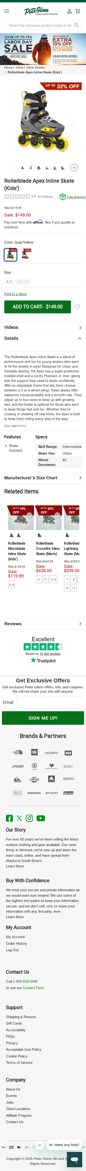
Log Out (12, 950)
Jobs (10, 1102)
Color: (18, 242)
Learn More (15, 866)
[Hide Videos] (43, 327)
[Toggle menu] (10, 11)
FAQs (10, 1036)
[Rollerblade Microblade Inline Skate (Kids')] (21, 517)
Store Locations (18, 1109)
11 (45, 579)
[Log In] (69, 11)
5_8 (11, 584)
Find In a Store (15, 293)
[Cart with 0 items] (78, 11)
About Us (13, 1089)
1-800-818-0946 (25, 981)
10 (67, 588)
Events (11, 1096)
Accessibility (16, 1030)
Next (72, 122)
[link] (43, 49)
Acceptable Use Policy (23, 1049)
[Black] (39, 535)
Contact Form (33, 988)
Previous (13, 122)
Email (9, 702)
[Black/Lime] (67, 535)
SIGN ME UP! (43, 718)
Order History (16, 943)
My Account (15, 937)
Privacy (12, 1043)
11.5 (53, 579)
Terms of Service (19, 1063)
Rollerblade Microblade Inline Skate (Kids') (17, 551)
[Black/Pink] (18, 535)
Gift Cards (14, 1023)
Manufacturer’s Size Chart (30, 478)
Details (11, 338)
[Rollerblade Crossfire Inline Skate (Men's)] (49, 517)
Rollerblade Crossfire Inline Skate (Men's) (48, 548)
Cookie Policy (16, 1056)
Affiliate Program (19, 1115)
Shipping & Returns (21, 1017)
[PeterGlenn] (41, 11)
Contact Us (15, 1122)
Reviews (13, 624)
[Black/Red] (11, 535)
